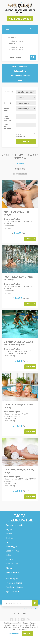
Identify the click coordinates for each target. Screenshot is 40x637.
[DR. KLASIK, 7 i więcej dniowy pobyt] (20, 452)
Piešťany (9, 568)
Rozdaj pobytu (6, 109)
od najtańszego (20, 169)
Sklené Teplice (12, 578)
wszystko (20, 164)
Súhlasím (27, 633)
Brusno (9, 534)
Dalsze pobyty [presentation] (20, 71)
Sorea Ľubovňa (12, 551)
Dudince (9, 538)
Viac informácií (14, 634)
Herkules (11, 38)
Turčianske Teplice (14, 583)
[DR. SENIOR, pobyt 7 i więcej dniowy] (20, 387)
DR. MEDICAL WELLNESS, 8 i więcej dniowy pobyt (18, 343)
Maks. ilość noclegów (8, 126)
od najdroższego (20, 174)
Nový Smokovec (12, 563)
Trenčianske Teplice (14, 587)
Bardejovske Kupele (14, 525)
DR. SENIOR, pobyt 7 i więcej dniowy (18, 406)
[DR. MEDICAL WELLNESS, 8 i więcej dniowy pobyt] (20, 324)
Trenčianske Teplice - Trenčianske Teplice (16, 48)
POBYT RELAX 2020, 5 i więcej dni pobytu (19, 278)
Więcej (28, 239)
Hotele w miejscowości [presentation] (20, 76)
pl (31, 29)
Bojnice (9, 529)
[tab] (20, 66)
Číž (7, 542)
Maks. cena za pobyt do (7, 118)
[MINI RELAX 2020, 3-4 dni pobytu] (20, 194)
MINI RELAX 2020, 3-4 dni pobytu (17, 213)
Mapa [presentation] (20, 80)
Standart (7, 103)
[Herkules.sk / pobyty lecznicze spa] (20, 7)
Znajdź (26, 141)
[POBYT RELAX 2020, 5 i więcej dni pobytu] (20, 259)
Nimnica (9, 559)
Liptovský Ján (11, 546)
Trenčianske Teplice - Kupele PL (16, 42)
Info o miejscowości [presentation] (20, 66)
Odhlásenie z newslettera (30, 608)
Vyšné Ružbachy (13, 591)
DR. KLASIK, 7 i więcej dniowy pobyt (19, 471)
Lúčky (8, 555)
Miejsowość (8, 92)
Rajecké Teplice (12, 572)
